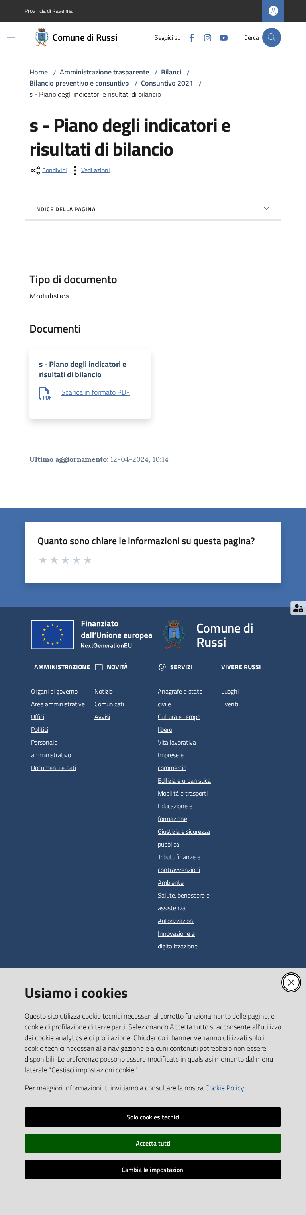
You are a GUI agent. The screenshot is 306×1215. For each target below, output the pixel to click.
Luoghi (230, 691)
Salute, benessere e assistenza (184, 901)
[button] (271, 37)
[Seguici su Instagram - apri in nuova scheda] (204, 37)
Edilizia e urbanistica (184, 780)
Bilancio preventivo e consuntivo (79, 83)
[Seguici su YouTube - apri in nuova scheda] (220, 37)
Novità (117, 667)
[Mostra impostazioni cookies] (298, 608)
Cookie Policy (224, 1087)
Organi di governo (54, 691)
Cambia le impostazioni (153, 1169)
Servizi (181, 667)
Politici (39, 729)
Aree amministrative (58, 704)
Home (38, 72)
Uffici (37, 716)
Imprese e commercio (172, 761)
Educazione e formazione (175, 812)
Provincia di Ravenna (49, 10)
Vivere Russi (241, 667)
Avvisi (102, 716)
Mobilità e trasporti (183, 793)
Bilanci (171, 72)
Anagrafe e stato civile (180, 697)
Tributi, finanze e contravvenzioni (179, 863)
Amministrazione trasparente (104, 72)
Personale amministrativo (51, 748)
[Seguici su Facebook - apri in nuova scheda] (188, 37)
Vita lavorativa (177, 742)
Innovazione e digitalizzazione (178, 940)
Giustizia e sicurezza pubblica (184, 838)
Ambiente (171, 882)
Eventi (229, 704)
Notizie (103, 691)
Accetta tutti (153, 1143)
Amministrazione (62, 667)
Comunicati (109, 704)
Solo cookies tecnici (153, 1117)
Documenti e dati (53, 767)
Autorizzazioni (176, 920)
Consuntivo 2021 (167, 83)
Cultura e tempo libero (179, 723)
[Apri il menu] (11, 37)
